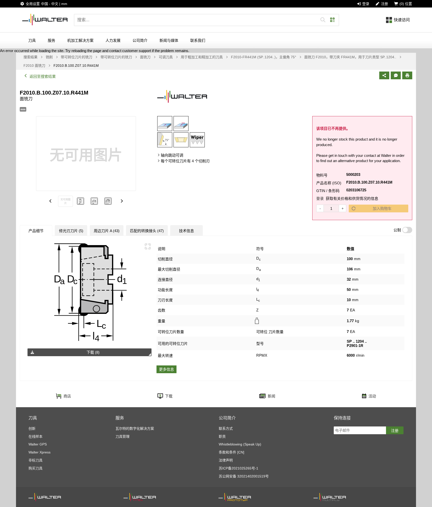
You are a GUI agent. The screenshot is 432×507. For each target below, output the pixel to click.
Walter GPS (37, 444)
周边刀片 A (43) (107, 231)
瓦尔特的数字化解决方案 (135, 428)
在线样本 (35, 436)
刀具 (32, 40)
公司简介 (140, 40)
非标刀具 (35, 460)
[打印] (407, 75)
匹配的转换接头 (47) (147, 231)
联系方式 (226, 428)
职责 (222, 436)
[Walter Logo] (45, 20)
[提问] (396, 75)
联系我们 (197, 40)
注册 (394, 430)
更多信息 (166, 369)
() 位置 (406, 4)
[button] (322, 20)
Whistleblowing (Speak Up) (240, 444)
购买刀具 (35, 468)
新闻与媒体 (169, 40)
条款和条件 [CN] (231, 452)
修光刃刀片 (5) (71, 231)
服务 (51, 40)
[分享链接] (384, 75)
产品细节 (36, 231)
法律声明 (226, 460)
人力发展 (113, 40)
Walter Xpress (39, 452)
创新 (32, 428)
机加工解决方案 (80, 40)
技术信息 (186, 231)
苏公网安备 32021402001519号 (244, 476)
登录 (320, 198)
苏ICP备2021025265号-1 (238, 468)
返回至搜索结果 (43, 76)
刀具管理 (123, 436)
